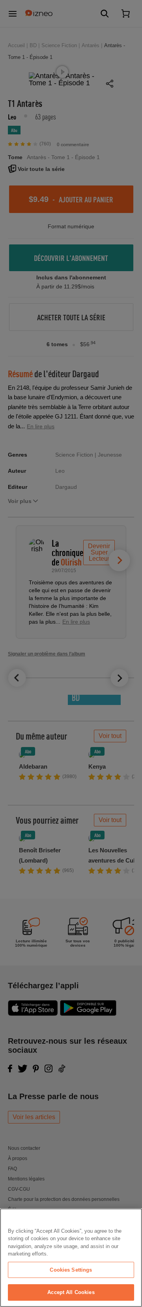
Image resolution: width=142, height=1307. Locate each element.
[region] (71, 1257)
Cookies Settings (71, 1270)
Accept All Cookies (70, 1292)
